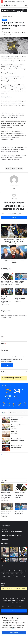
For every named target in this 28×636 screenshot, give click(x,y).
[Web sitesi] (14, 188)
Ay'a (8, 168)
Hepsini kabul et (14, 632)
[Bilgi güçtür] (6, 434)
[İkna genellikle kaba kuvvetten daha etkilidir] (6, 441)
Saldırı (12, 573)
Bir (6, 570)
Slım (20, 168)
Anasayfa (5, 16)
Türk (21, 573)
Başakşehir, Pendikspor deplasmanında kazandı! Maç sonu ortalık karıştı (6, 299)
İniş (14, 168)
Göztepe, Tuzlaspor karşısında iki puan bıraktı (20, 298)
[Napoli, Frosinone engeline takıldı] (21, 276)
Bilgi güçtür (14, 431)
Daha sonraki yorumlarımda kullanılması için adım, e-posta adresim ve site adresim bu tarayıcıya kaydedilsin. (13, 359)
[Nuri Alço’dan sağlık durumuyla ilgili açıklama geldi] (23, 560)
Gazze (15, 570)
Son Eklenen (13, 413)
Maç (8, 573)
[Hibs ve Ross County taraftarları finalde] (6, 448)
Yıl (13, 576)
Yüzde (8, 576)
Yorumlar (23, 413)
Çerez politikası (11, 629)
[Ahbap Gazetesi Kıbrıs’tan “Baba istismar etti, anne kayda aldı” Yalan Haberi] (7, 487)
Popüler (4, 413)
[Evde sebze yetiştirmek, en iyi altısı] (6, 427)
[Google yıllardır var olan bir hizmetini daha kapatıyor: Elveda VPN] (7, 276)
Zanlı (17, 576)
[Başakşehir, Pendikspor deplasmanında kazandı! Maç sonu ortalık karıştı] (7, 291)
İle (20, 576)
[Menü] (2, 6)
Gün (24, 570)
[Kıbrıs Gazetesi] (14, 10)
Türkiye (10, 16)
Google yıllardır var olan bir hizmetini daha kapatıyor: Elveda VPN (7, 283)
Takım (17, 573)
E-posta (3, 343)
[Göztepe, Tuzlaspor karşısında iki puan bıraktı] (21, 291)
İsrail (24, 576)
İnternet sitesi (4, 350)
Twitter (3, 583)
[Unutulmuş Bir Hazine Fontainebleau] (6, 420)
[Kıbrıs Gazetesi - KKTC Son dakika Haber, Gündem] (10, 5)
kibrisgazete (6, 32)
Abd (3, 570)
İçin (3, 578)
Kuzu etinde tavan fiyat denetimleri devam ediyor (6, 513)
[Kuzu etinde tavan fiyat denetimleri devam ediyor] (7, 506)
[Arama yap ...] (26, 6)
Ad (2, 336)
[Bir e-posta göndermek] (9, 32)
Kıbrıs (3, 573)
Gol (20, 570)
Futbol (10, 570)
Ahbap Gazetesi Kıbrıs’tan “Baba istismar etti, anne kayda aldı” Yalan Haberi (6, 496)
